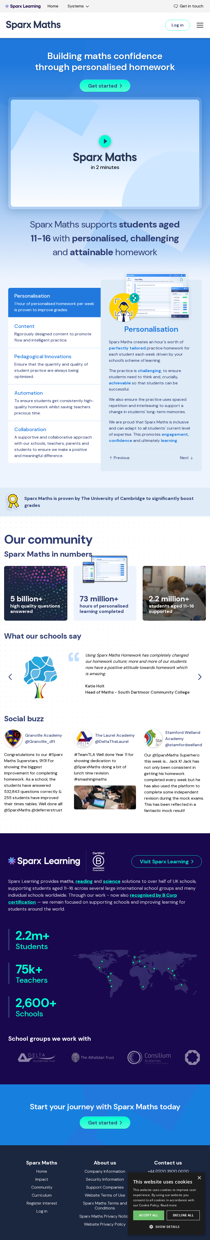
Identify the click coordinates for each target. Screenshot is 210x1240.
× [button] (199, 1178)
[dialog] (166, 1203)
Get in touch (191, 6)
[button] (166, 1227)
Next (185, 457)
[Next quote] (199, 677)
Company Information (105, 1171)
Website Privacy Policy (105, 1224)
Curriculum (42, 1195)
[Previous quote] (10, 677)
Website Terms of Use (105, 1195)
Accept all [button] (148, 1215)
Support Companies (105, 1187)
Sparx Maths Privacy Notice (105, 1216)
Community (41, 1187)
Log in (41, 1211)
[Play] (105, 141)
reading (84, 881)
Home (53, 6)
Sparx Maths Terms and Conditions (105, 1205)
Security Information (105, 1179)
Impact (41, 1179)
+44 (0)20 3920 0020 (168, 1171)
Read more (169, 1205)
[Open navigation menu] (200, 25)
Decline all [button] (183, 1215)
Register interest (42, 1203)
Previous (121, 457)
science (112, 881)
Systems (76, 6)
